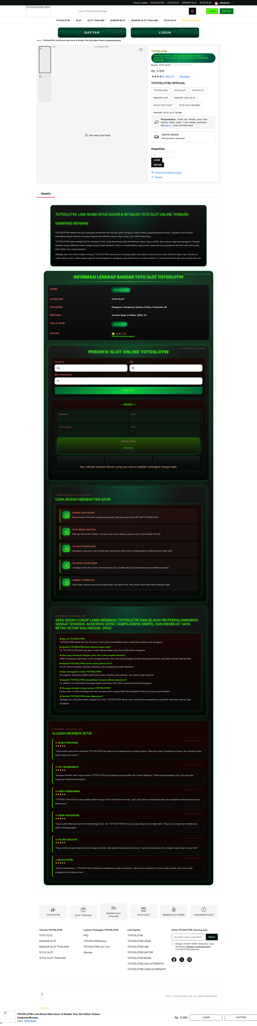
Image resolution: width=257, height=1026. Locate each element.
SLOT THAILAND (83, 915)
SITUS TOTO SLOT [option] (163, 105)
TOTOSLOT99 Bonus (94, 941)
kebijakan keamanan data (198, 946)
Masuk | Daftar (141, 2)
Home (38, 40)
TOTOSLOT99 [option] (160, 90)
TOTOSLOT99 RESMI (139, 958)
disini (167, 125)
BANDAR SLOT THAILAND (54, 946)
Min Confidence (63, 375)
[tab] (45, 193)
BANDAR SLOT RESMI (174, 915)
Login (212, 11)
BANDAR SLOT (189, 2)
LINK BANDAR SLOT (204, 915)
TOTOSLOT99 (157, 2)
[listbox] (183, 101)
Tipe (132, 362)
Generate (128, 390)
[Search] (192, 11)
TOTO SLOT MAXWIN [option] (189, 105)
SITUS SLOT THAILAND (52, 958)
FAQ (85, 935)
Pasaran (60, 362)
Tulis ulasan (184, 76)
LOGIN (165, 32)
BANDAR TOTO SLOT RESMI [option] (168, 112)
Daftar (226, 11)
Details (46, 193)
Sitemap (87, 952)
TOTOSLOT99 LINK (138, 946)
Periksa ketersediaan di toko (168, 172)
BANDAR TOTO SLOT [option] (185, 98)
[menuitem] (63, 20)
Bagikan (158, 177)
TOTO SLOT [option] (180, 90)
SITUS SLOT (206, 2)
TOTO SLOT (173, 2)
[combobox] (136, 11)
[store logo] (38, 11)
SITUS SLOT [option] (198, 90)
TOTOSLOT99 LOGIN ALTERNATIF (146, 969)
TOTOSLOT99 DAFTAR (140, 952)
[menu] (128, 20)
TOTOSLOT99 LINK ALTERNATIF (145, 963)
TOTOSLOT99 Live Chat (96, 946)
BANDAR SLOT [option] (161, 98)
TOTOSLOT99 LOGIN (139, 941)
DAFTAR (92, 32)
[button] (45, 59)
